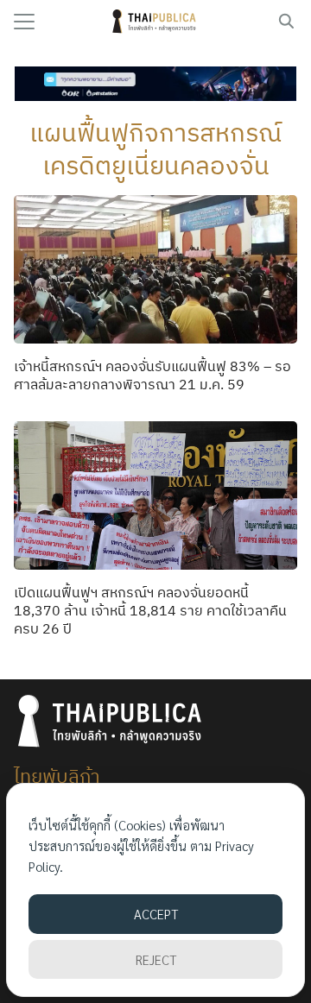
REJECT (156, 959)
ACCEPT (156, 913)
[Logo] (156, 22)
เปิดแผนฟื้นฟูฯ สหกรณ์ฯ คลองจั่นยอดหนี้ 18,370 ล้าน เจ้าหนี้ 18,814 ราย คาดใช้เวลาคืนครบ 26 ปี (150, 610)
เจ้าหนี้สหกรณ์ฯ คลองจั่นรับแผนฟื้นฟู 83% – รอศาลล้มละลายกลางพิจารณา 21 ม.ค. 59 (152, 375)
